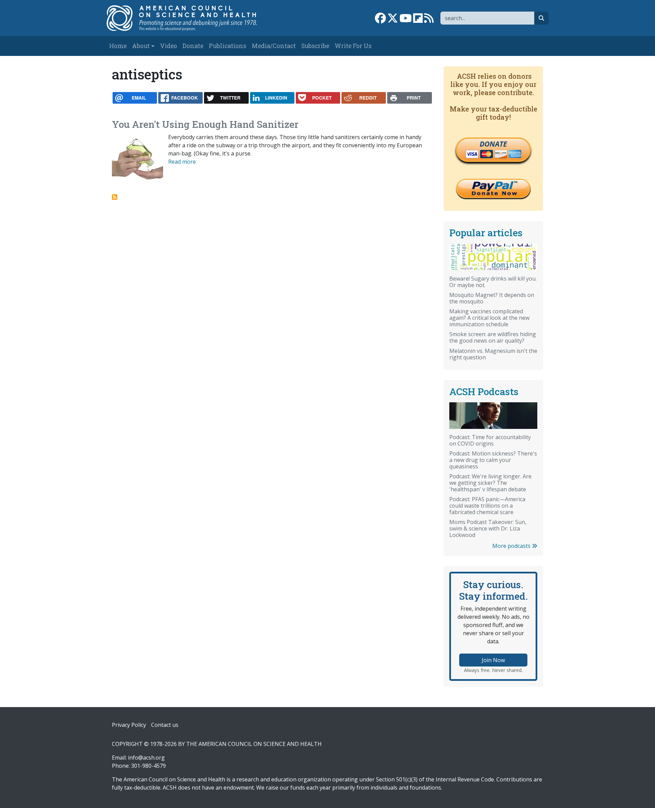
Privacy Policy (129, 725)
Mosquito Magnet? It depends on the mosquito (491, 298)
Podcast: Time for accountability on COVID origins (490, 440)
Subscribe (315, 46)
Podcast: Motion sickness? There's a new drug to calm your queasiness (493, 460)
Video (168, 46)
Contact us (164, 725)
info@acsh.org (146, 757)
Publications (227, 46)
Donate (193, 46)
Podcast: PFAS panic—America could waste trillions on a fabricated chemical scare (487, 505)
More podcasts (512, 546)
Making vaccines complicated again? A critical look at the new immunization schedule (489, 318)
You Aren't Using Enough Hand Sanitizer (205, 124)
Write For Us (353, 46)
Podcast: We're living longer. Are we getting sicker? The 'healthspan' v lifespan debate (490, 483)
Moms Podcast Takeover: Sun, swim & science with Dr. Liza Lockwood (487, 528)
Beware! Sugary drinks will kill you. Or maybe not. (493, 282)
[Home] (188, 18)
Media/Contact (274, 46)
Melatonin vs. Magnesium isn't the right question (493, 354)
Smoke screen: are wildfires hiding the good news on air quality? (492, 337)
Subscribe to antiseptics (114, 197)
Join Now (493, 660)
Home (118, 46)
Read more (182, 161)
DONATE (493, 144)
